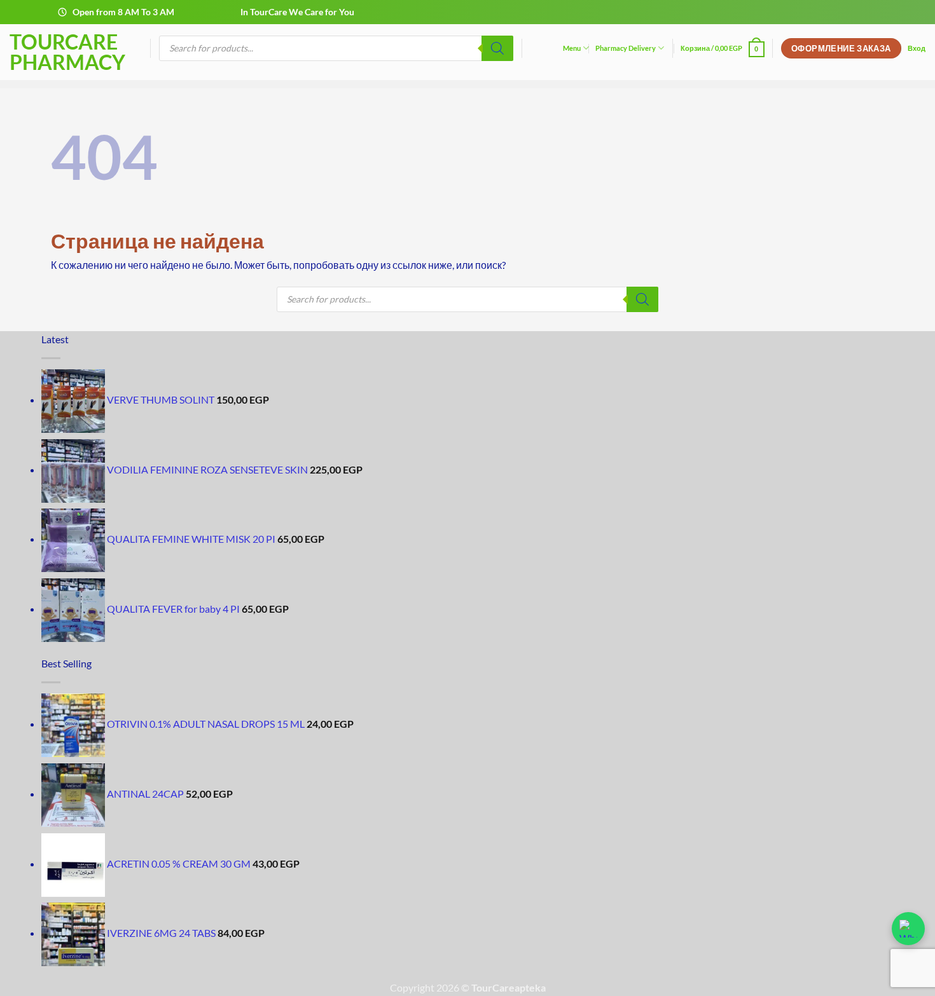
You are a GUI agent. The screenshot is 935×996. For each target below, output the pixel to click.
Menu (572, 48)
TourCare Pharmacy (67, 52)
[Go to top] (908, 978)
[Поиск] (497, 48)
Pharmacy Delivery (625, 48)
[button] (723, 48)
